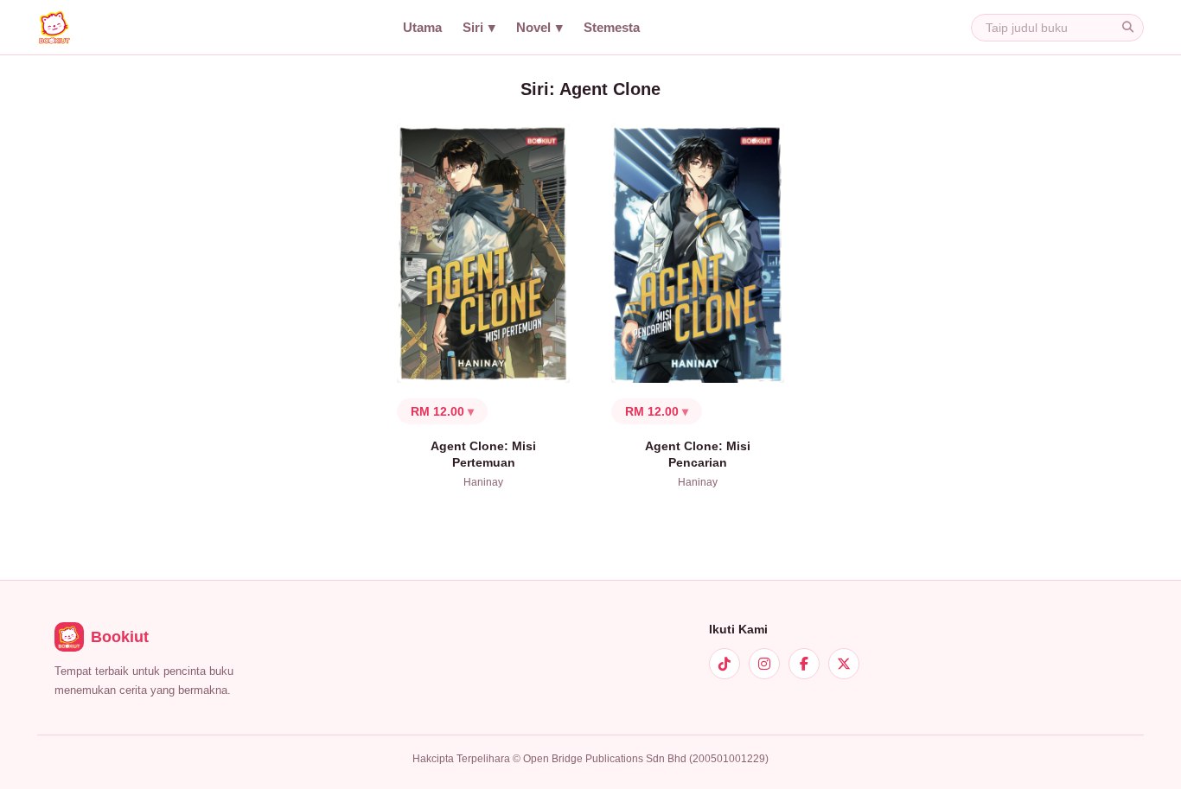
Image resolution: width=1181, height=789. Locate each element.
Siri (473, 28)
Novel (533, 28)
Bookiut (120, 636)
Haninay (483, 482)
